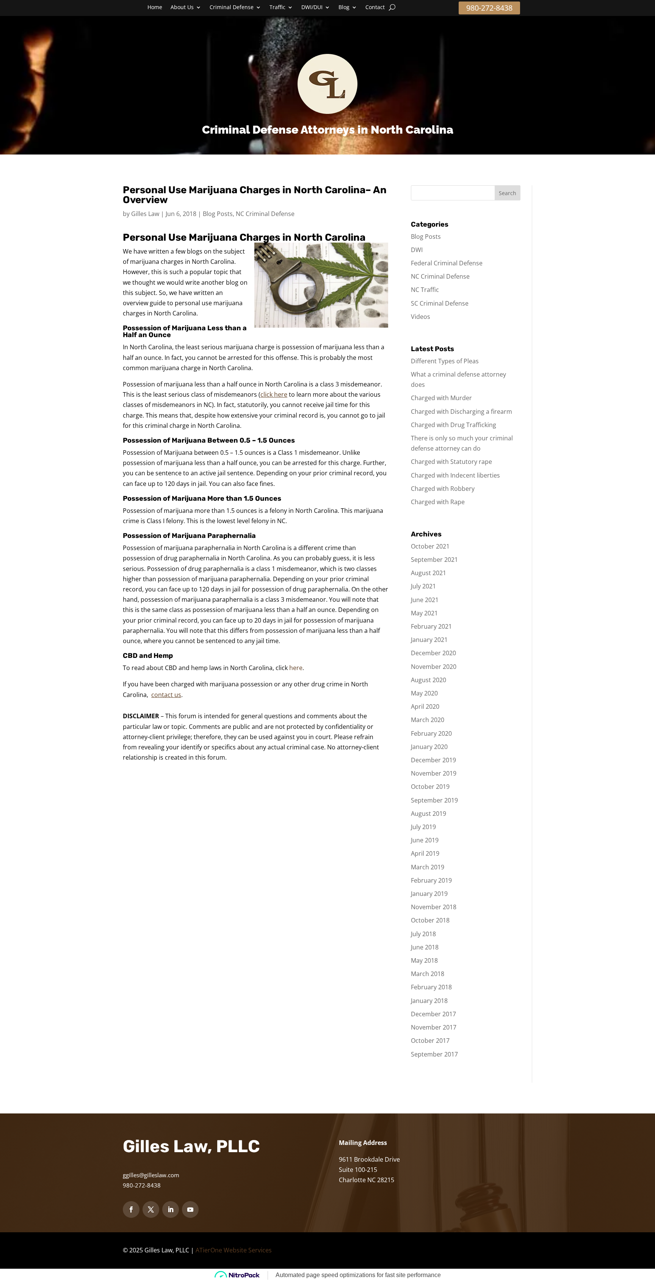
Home (154, 8)
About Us (182, 8)
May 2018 (424, 960)
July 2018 (423, 934)
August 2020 (428, 680)
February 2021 (431, 626)
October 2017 (430, 1040)
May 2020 (424, 693)
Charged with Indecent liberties (455, 475)
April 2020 (425, 706)
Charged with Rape (438, 502)
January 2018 (429, 1001)
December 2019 (433, 760)
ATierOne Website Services (234, 1250)
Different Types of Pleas (445, 361)
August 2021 (428, 573)
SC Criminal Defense (440, 303)
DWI (417, 250)
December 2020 (433, 653)
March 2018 (427, 974)
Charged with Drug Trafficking (453, 425)
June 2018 (425, 947)
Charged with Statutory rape (451, 461)
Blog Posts (218, 214)
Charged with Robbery (443, 488)
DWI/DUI (312, 8)
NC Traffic (425, 289)
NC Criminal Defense (265, 214)
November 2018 (433, 907)
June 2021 (425, 600)
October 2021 (430, 546)
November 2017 (433, 1027)
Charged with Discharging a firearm (461, 411)
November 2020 (433, 666)
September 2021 (434, 559)
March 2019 (427, 867)
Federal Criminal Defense (447, 263)
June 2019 (425, 840)
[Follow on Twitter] (151, 1209)
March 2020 (427, 720)
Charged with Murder (441, 398)
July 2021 (423, 586)
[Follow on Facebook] (131, 1209)
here (295, 668)
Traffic (277, 8)
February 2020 (431, 733)
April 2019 (425, 853)
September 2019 (434, 800)
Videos (420, 316)
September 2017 (434, 1054)
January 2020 (429, 747)
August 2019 (428, 813)
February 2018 (431, 987)
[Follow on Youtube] (190, 1209)
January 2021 (429, 639)
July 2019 (423, 827)
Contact (375, 8)
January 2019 (429, 893)
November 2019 (433, 773)
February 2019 (431, 880)
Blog (343, 8)
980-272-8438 (489, 8)
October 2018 (430, 920)
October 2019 (430, 786)
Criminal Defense (232, 8)
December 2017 (433, 1014)
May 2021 (424, 613)
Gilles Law (145, 214)
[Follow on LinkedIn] (170, 1209)
